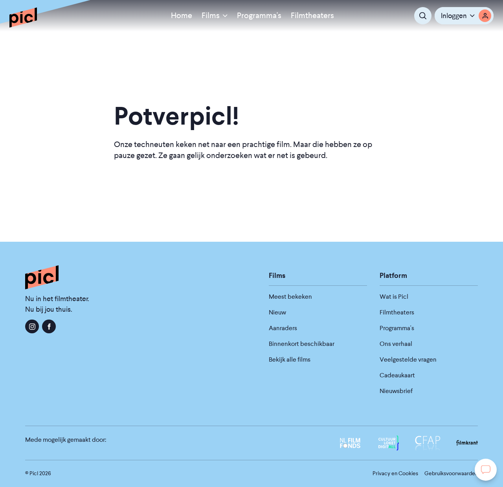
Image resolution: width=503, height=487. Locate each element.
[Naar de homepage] (23, 17)
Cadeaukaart (397, 375)
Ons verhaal (396, 343)
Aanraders (283, 328)
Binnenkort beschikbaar (301, 343)
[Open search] (422, 15)
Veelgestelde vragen (408, 359)
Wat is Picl (394, 296)
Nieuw (277, 312)
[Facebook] (49, 326)
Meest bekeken (290, 296)
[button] (464, 15)
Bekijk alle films (289, 359)
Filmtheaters (312, 15)
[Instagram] (32, 326)
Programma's (259, 15)
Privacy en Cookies (395, 473)
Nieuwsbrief (396, 391)
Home (181, 15)
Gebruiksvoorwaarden (451, 473)
